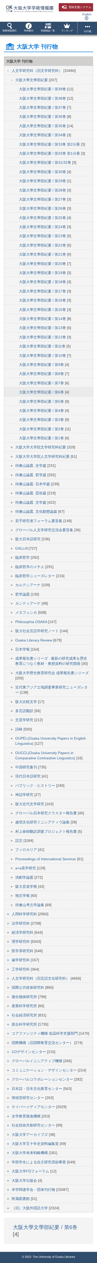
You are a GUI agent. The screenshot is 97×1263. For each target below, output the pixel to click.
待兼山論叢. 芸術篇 (31, 493)
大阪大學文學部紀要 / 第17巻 (43, 291)
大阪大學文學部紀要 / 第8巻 (42, 374)
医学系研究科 (23, 951)
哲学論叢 (23, 594)
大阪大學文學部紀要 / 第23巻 (43, 236)
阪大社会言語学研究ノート (37, 631)
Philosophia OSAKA (31, 622)
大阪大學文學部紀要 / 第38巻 (43, 98)
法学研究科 (21, 923)
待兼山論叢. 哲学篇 (31, 475)
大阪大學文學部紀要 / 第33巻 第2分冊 (50, 144)
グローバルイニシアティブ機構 (37, 1061)
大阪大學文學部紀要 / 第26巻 (43, 208)
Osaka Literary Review (34, 640)
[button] (9, 28)
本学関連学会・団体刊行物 (34, 1189)
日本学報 (23, 649)
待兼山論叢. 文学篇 (31, 502)
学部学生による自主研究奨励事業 (39, 1162)
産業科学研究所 (25, 1006)
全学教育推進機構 (27, 1116)
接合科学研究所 (25, 1024)
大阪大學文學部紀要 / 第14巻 (43, 319)
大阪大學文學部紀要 (32, 80)
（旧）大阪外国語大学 (30, 1208)
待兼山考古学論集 (30, 905)
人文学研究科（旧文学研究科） (37, 71)
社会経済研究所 (25, 1015)
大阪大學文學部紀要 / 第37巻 (43, 107)
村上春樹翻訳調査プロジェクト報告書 (46, 831)
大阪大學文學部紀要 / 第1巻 (42, 438)
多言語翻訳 (24, 711)
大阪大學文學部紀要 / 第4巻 (42, 410)
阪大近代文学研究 (30, 804)
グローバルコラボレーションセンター (43, 1079)
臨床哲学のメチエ (30, 567)
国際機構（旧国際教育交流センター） (43, 1043)
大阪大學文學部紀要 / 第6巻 (42, 392)
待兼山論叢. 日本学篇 (33, 484)
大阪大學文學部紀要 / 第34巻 (43, 135)
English (86, 14)
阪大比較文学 (26, 702)
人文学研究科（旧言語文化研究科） (41, 978)
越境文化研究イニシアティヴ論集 (43, 822)
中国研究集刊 (26, 767)
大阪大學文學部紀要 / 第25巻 (43, 218)
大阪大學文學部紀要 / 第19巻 (43, 273)
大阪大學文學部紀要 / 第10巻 (43, 355)
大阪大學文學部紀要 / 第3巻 (42, 420)
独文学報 (23, 895)
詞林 (19, 729)
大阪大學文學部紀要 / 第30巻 (43, 172)
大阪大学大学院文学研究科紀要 (41, 447)
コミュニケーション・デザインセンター (45, 1070)
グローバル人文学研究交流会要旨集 (44, 530)
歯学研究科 (21, 960)
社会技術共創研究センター (34, 1125)
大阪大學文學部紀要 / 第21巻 (43, 254)
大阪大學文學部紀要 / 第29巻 (43, 181)
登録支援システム (80, 7)
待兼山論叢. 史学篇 (31, 465)
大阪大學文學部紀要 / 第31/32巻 (45, 162)
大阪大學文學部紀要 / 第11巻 (42, 346)
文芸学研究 (24, 720)
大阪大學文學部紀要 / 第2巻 (42, 429)
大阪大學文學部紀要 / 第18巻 (43, 282)
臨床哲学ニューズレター (35, 576)
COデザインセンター (29, 1052)
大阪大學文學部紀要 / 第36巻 (43, 116)
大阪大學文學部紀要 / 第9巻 (42, 365)
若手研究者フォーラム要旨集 (39, 521)
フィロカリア (26, 850)
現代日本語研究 (28, 776)
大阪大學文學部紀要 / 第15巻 (43, 310)
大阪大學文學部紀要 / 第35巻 (43, 126)
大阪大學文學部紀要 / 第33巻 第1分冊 (50, 153)
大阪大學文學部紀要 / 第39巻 (43, 89)
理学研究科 (21, 941)
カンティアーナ (28, 603)
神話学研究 (24, 795)
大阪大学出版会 (25, 1180)
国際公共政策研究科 (28, 987)
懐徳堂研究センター (28, 1098)
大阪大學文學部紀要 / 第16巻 (43, 300)
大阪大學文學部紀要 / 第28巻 (43, 190)
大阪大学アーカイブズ (30, 1134)
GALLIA (22, 548)
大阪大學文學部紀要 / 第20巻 (43, 264)
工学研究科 (21, 969)
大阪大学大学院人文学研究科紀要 (43, 456)
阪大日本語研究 (28, 539)
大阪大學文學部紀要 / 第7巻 (42, 383)
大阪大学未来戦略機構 (30, 1153)
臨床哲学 (23, 557)
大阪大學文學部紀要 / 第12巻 (43, 337)
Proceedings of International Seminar (46, 859)
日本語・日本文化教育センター (37, 1089)
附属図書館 (21, 1199)
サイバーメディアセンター (34, 1107)
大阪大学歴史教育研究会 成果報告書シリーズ (52, 673)
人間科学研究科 (25, 914)
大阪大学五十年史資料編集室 (36, 1144)
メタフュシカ (26, 612)
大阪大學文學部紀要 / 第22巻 (43, 245)
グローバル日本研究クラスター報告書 (46, 813)
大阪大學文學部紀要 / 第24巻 (43, 227)
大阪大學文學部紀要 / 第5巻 (42, 401)
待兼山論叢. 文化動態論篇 (36, 511)
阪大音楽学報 (26, 886)
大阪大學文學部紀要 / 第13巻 (43, 328)
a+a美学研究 (26, 868)
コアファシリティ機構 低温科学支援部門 (45, 1033)
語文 (19, 840)
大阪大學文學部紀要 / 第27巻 (43, 199)
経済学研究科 (23, 932)
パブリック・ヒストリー (35, 785)
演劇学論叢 (24, 877)
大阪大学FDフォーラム (31, 1171)
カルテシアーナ (28, 585)
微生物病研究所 (25, 997)
